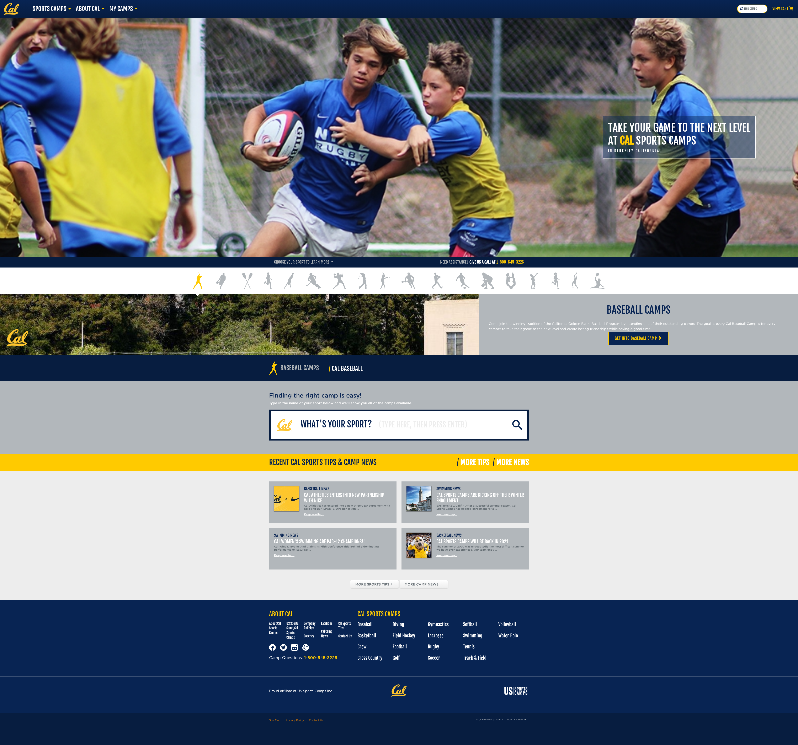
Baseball (365, 624)
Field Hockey (404, 636)
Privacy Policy (295, 720)
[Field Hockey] (313, 281)
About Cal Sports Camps (275, 628)
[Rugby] (436, 281)
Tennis (469, 647)
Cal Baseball (346, 368)
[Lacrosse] (409, 281)
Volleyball (507, 624)
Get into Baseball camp (636, 338)
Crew (362, 647)
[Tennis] (534, 281)
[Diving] (288, 281)
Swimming (472, 636)
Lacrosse (435, 636)
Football (400, 647)
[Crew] (247, 281)
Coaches (309, 636)
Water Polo (508, 636)
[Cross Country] (268, 281)
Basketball (366, 636)
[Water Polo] (597, 281)
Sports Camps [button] (50, 8)
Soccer (434, 658)
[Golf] (363, 281)
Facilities (326, 623)
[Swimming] (510, 281)
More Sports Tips (372, 584)
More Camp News (422, 584)
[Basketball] (221, 281)
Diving (398, 624)
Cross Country (369, 658)
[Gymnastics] (385, 281)
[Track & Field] (556, 281)
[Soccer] (463, 281)
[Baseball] (198, 281)
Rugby (433, 647)
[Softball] (488, 281)
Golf (396, 658)
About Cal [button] (88, 8)
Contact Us (345, 636)
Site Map (275, 720)
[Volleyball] (575, 281)
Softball (470, 624)
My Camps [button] (121, 8)
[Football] (339, 281)
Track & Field (474, 658)
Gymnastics (438, 624)
